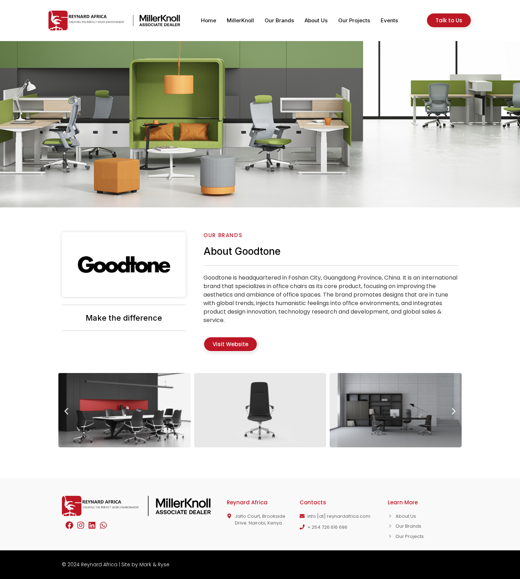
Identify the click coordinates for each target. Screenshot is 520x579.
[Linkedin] (92, 525)
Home (208, 20)
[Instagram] (81, 525)
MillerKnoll (240, 20)
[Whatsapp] (103, 525)
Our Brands (279, 20)
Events (389, 20)
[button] (66, 411)
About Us (316, 20)
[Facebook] (69, 525)
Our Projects (354, 20)
